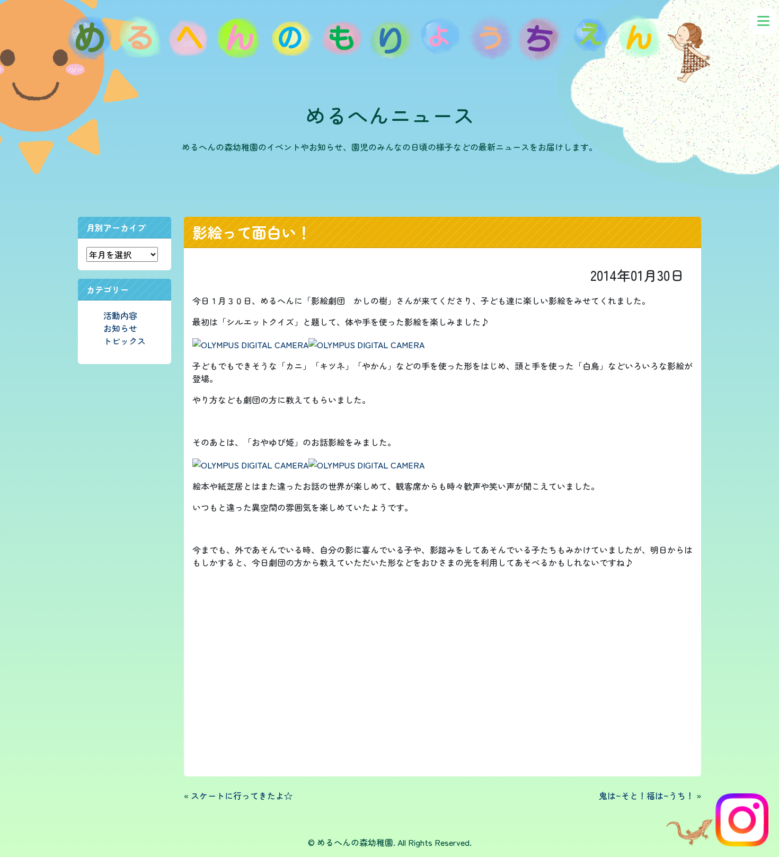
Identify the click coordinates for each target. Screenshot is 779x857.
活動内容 (120, 315)
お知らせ (120, 328)
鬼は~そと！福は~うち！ (646, 795)
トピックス (124, 340)
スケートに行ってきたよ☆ (242, 795)
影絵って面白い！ (251, 232)
